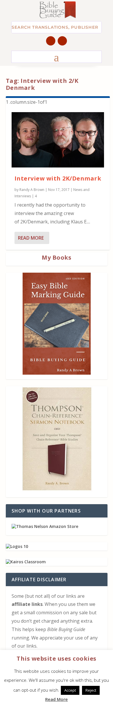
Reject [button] (90, 690)
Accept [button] (70, 690)
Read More (31, 238)
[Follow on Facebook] (50, 40)
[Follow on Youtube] (62, 40)
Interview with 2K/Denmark (57, 178)
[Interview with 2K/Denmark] (58, 139)
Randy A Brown (31, 189)
